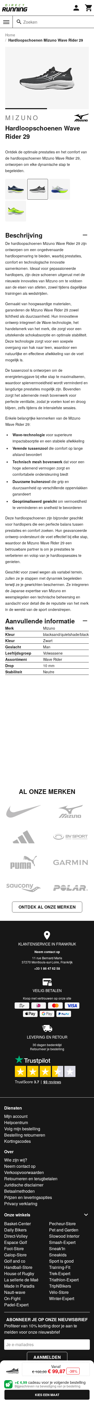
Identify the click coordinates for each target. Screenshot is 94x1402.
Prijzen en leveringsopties (28, 1197)
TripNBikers (60, 1286)
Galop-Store (15, 1255)
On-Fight (12, 1298)
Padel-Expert (16, 1305)
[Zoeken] (19, 22)
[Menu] (6, 22)
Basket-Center (17, 1224)
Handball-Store (18, 1267)
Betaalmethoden (19, 1191)
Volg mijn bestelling (22, 1129)
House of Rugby (19, 1273)
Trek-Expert (59, 1273)
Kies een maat (47, 1394)
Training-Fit (59, 1267)
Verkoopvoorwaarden (24, 1172)
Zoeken (30, 22)
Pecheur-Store (62, 1224)
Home (10, 34)
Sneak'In (57, 1248)
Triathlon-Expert (64, 1280)
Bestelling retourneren (24, 1135)
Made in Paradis (19, 1286)
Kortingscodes (17, 1141)
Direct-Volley (16, 1236)
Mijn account (15, 1116)
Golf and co (14, 1261)
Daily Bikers (15, 1230)
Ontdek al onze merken (47, 907)
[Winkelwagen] (89, 8)
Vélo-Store (59, 1292)
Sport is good (61, 1261)
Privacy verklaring (20, 1204)
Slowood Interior (64, 1236)
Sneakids (58, 1255)
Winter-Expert (61, 1298)
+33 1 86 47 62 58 (47, 968)
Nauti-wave (14, 1292)
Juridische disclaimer (23, 1185)
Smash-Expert (62, 1242)
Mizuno (22, 117)
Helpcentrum (16, 1122)
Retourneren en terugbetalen (30, 1179)
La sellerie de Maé (21, 1280)
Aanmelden (47, 1357)
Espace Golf (15, 1242)
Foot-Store (14, 1248)
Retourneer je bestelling (47, 1049)
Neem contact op (47, 952)
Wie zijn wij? (15, 1160)
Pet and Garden (63, 1230)
